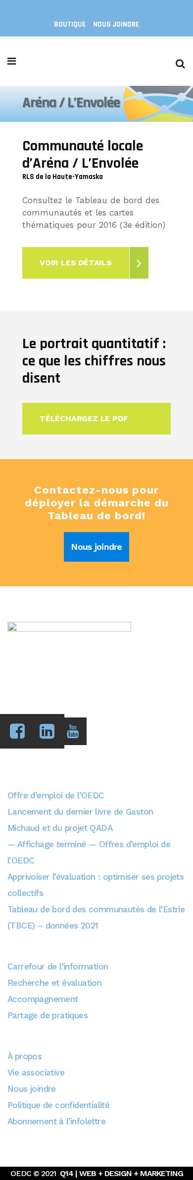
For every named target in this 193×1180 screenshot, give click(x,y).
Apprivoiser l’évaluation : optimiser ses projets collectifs (95, 885)
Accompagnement (42, 999)
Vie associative (35, 1072)
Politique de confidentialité (58, 1105)
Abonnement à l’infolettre (56, 1121)
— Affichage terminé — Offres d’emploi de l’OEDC (88, 852)
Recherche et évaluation (54, 983)
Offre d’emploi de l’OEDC (55, 795)
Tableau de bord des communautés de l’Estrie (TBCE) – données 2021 (96, 917)
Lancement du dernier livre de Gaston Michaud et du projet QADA (80, 820)
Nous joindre (116, 24)
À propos (24, 1056)
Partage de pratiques (47, 1015)
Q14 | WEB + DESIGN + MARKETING (121, 1173)
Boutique (70, 24)
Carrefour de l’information (57, 966)
